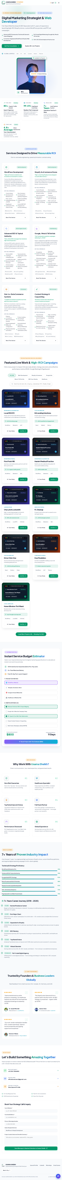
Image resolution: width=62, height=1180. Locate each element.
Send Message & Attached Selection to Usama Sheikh (30, 1148)
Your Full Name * (8, 1108)
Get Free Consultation (10, 46)
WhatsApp (49, 1165)
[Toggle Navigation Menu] (58, 2)
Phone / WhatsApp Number (11, 1121)
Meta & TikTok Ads (19, 379)
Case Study (12, 431)
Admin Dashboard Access (55, 1176)
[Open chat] (58, 1176)
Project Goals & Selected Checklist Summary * (16, 1134)
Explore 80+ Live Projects (32, 46)
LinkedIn (42, 1165)
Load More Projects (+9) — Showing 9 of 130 (31, 634)
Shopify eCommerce (37, 375)
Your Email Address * (10, 1114)
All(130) (12, 375)
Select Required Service (11, 1127)
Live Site (22, 431)
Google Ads (49, 375)
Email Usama (56, 1165)
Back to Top (6, 1170)
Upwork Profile (34, 1165)
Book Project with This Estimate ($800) (32, 741)
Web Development (23, 375)
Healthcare (44, 379)
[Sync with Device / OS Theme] (55, 3)
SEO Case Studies (33, 379)
